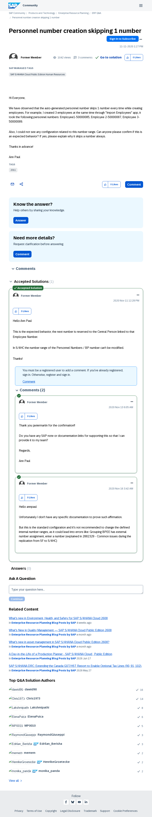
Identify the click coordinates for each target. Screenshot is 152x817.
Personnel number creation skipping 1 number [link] (36, 17)
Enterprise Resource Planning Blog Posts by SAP (43, 622)
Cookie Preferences (125, 810)
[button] (127, 57)
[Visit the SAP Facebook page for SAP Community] (66, 802)
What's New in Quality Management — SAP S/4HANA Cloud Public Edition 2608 (60, 630)
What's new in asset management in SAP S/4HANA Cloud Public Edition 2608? (59, 642)
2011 (13, 170)
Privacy (19, 810)
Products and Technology (42, 13)
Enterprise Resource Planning (73, 13)
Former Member (31, 57)
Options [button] (140, 39)
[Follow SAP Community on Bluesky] (72, 802)
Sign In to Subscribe (123, 38)
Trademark (90, 810)
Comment (134, 184)
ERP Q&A (96, 13)
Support (105, 810)
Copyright (51, 810)
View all (14, 780)
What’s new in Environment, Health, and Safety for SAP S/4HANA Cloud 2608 (58, 618)
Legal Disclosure (70, 810)
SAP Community (17, 13)
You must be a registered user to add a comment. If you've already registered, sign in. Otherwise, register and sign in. (73, 372)
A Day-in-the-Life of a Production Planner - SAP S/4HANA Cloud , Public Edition (60, 654)
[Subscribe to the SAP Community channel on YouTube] (79, 802)
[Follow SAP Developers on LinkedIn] (86, 802)
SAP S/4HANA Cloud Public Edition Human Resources (37, 74)
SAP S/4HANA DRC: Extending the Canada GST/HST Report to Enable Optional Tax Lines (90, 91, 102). (75, 665)
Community (30, 5)
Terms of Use (34, 810)
